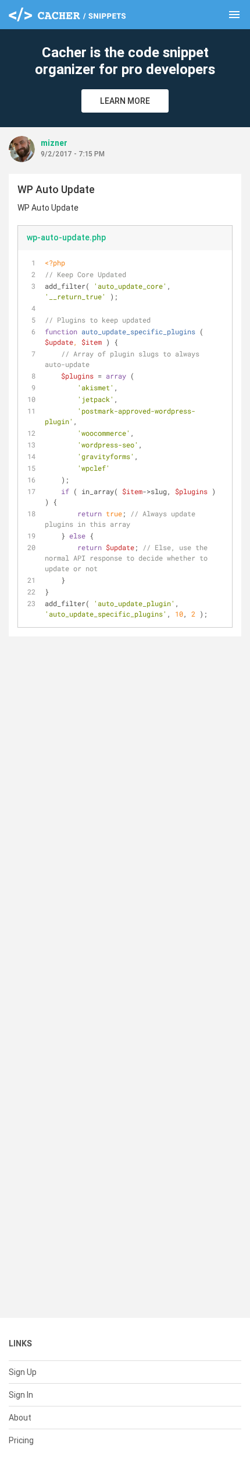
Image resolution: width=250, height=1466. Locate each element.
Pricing (21, 1440)
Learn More (125, 101)
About (20, 1417)
